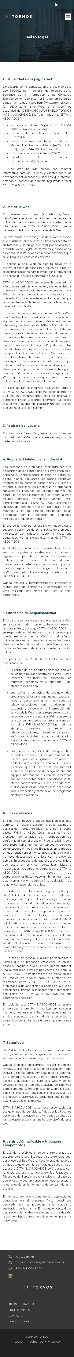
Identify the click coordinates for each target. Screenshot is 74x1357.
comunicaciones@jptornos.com (31, 161)
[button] (68, 16)
